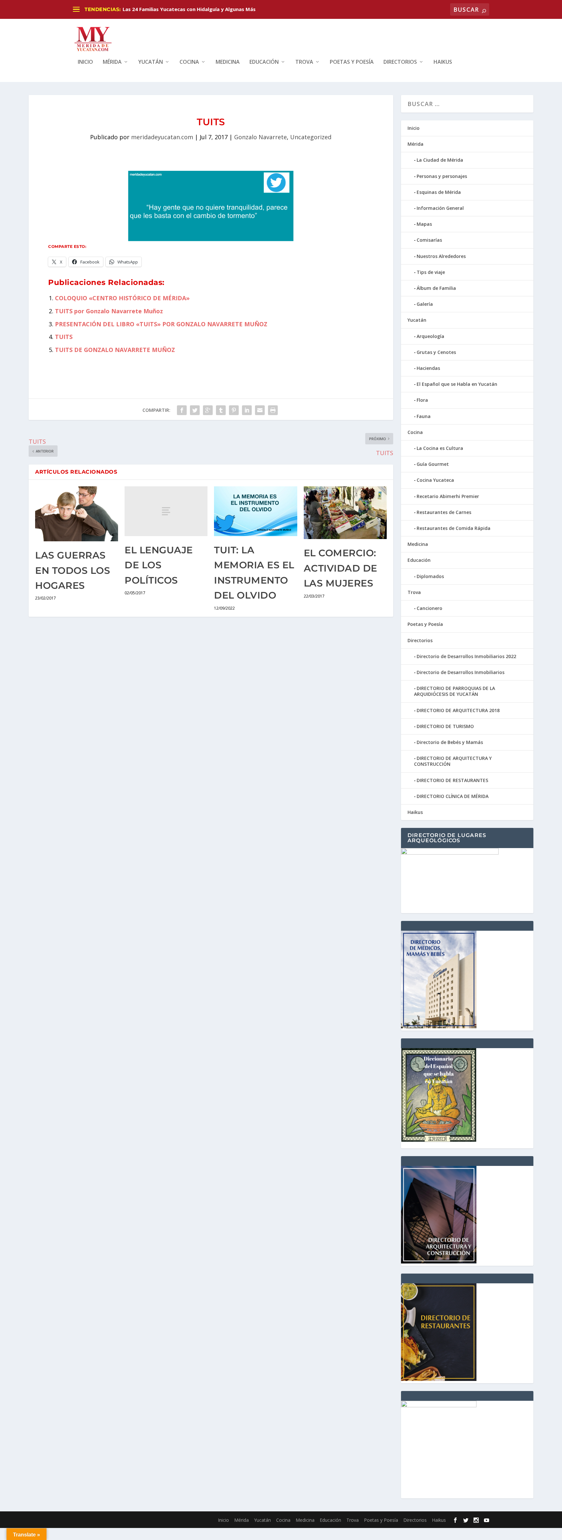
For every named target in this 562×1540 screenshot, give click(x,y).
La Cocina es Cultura (440, 448)
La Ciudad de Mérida (440, 160)
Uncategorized (310, 137)
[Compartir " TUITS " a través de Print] (272, 410)
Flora (422, 400)
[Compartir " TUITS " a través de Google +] (207, 410)
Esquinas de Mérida (439, 192)
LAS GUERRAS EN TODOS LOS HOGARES (72, 570)
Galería (425, 304)
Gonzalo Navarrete (260, 137)
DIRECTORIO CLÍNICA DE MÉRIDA (452, 796)
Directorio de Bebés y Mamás (450, 742)
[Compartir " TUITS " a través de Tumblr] (220, 410)
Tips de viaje (431, 272)
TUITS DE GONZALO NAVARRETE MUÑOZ (115, 350)
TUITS (64, 337)
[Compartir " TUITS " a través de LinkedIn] (246, 410)
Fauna (424, 416)
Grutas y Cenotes (436, 352)
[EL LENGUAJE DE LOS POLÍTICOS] (166, 511)
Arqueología (430, 336)
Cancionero (429, 608)
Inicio (85, 62)
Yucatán (150, 62)
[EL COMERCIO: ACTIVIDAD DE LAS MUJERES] (345, 512)
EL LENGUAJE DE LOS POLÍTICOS (159, 565)
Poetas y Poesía (352, 62)
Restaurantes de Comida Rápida (453, 528)
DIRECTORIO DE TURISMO (445, 726)
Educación (264, 62)
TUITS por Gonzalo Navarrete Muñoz (109, 311)
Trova (304, 62)
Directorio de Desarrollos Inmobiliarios (460, 672)
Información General (440, 208)
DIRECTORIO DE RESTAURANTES (452, 780)
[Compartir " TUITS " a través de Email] (259, 410)
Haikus (443, 62)
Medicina (228, 62)
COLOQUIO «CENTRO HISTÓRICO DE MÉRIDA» (122, 298)
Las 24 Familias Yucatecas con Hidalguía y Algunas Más (189, 9)
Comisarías (429, 240)
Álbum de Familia (436, 288)
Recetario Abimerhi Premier (448, 496)
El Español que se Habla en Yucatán (457, 384)
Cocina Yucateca (435, 480)
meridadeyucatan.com (162, 137)
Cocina (189, 62)
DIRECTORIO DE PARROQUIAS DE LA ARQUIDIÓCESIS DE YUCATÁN (454, 691)
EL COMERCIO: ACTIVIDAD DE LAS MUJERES (340, 568)
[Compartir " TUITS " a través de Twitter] (194, 410)
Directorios (400, 62)
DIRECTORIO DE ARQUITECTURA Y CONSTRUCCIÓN (453, 761)
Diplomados (430, 576)
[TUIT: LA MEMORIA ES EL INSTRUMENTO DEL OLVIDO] (255, 511)
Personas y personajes (442, 176)
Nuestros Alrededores (441, 256)
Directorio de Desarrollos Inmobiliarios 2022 (466, 656)
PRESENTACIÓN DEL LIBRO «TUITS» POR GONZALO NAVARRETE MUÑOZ (161, 324)
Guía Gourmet (433, 464)
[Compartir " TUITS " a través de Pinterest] (233, 410)
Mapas (424, 224)
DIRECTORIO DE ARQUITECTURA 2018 (458, 710)
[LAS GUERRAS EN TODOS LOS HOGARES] (76, 513)
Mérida (112, 62)
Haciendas (428, 368)
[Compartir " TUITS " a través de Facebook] (181, 410)
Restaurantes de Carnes (444, 512)
